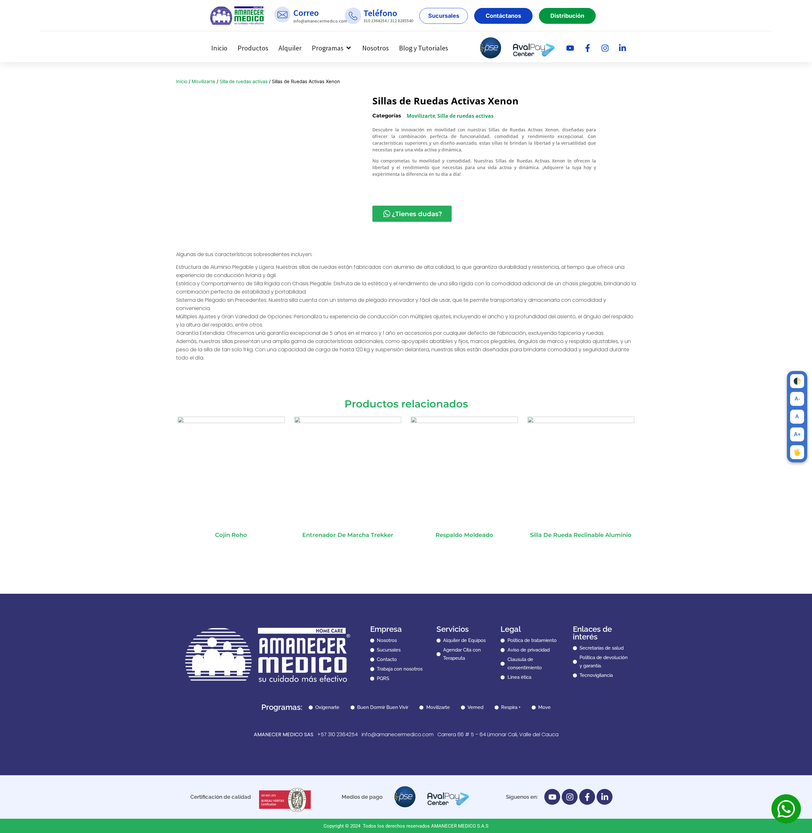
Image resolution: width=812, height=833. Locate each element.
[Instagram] (605, 48)
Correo (306, 12)
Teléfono (380, 13)
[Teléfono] (353, 16)
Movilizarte (203, 81)
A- (797, 398)
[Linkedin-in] (623, 48)
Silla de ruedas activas (243, 81)
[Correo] (282, 15)
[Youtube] (570, 48)
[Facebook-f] (588, 48)
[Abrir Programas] (348, 48)
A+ (797, 434)
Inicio (181, 81)
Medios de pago (362, 797)
